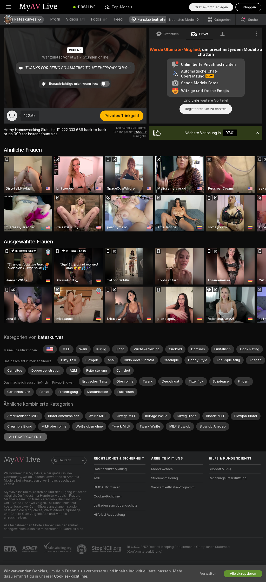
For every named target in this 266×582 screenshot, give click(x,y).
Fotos (99, 19)
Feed (118, 19)
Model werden (162, 469)
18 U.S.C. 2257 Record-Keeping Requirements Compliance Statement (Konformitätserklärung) (178, 549)
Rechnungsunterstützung (228, 478)
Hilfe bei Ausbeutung (109, 514)
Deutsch (65, 460)
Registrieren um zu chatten (206, 109)
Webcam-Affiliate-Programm (173, 487)
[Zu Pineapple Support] (82, 549)
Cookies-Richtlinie (70, 576)
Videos (75, 19)
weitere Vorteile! (214, 100)
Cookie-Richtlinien (108, 496)
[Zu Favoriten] (12, 116)
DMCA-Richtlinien (107, 487)
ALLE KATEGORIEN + (25, 437)
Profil (55, 19)
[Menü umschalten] (8, 7)
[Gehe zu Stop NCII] (107, 549)
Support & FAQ (220, 469)
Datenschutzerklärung (110, 469)
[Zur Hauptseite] (43, 7)
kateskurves (51, 337)
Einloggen (248, 7)
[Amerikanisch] (50, 349)
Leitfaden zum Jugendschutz (115, 505)
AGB (97, 478)
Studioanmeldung (164, 478)
